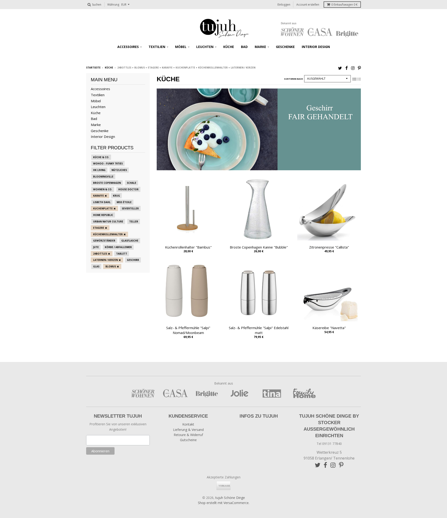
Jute (96, 247)
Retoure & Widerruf (188, 435)
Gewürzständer (104, 240)
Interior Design (316, 46)
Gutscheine (188, 440)
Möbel (180, 46)
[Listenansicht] (359, 79)
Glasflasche (129, 240)
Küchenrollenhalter (108, 234)
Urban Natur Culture (108, 221)
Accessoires (128, 46)
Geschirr (133, 260)
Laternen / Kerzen (105, 260)
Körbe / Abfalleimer (118, 247)
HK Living (99, 170)
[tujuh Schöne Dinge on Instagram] (353, 68)
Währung (113, 5)
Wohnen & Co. (102, 189)
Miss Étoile (124, 202)
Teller (133, 221)
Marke (260, 46)
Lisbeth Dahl (102, 202)
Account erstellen (307, 5)
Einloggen (284, 5)
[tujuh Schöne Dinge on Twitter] (340, 68)
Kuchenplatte (103, 208)
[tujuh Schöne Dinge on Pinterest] (359, 68)
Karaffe (98, 195)
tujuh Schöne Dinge (230, 497)
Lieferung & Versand (188, 429)
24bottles (100, 253)
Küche (228, 46)
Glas (96, 266)
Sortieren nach (293, 78)
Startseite (93, 67)
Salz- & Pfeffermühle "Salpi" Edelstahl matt (258, 330)
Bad (244, 46)
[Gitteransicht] (354, 79)
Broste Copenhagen (107, 182)
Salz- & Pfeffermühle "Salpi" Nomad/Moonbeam (188, 330)
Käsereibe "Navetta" (329, 327)
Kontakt (188, 424)
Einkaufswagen (344, 5)
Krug (116, 195)
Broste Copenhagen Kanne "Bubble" (259, 247)
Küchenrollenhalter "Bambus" (188, 247)
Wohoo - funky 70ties (108, 163)
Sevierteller (130, 208)
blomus (110, 266)
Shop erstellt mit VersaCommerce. (223, 503)
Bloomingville (103, 176)
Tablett (121, 253)
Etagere (98, 227)
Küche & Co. (101, 157)
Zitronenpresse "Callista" (329, 247)
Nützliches (119, 170)
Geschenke (285, 46)
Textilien (157, 46)
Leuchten (204, 46)
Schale (131, 182)
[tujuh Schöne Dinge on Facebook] (346, 68)
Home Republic (103, 215)
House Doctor (128, 189)
